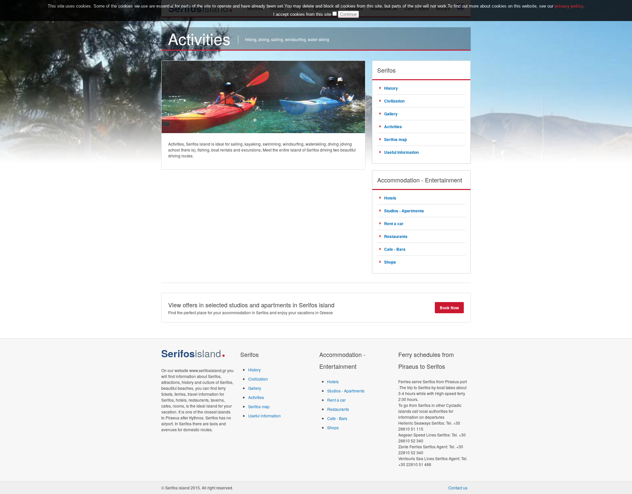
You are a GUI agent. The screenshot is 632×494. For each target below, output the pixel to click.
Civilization (394, 101)
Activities (393, 126)
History (391, 88)
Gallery (391, 114)
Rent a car (394, 223)
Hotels (390, 198)
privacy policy (569, 6)
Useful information (401, 152)
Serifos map (395, 139)
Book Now (449, 308)
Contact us (457, 487)
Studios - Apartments (404, 211)
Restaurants (396, 236)
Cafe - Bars (395, 249)
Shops (390, 262)
